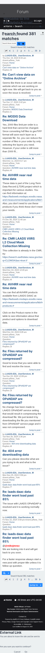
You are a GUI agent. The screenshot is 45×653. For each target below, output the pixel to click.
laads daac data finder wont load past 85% (21, 485)
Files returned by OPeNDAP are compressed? (16, 343)
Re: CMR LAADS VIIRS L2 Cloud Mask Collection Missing (18, 242)
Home (12, 63)
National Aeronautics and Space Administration (22, 611)
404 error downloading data (24, 444)
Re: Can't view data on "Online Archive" (18, 76)
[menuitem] (15, 600)
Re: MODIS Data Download (14, 118)
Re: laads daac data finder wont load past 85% (18, 495)
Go (26, 652)
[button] (6, 50)
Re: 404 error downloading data (15, 452)
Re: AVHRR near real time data (17, 177)
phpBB (15, 619)
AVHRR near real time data (24, 168)
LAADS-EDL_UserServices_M (19, 56)
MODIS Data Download (22, 109)
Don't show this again (12, 35)
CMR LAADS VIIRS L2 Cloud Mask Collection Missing (18, 230)
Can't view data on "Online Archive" (18, 68)
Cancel (17, 652)
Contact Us (22, 616)
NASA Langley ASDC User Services (27, 609)
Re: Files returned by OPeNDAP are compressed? (17, 354)
